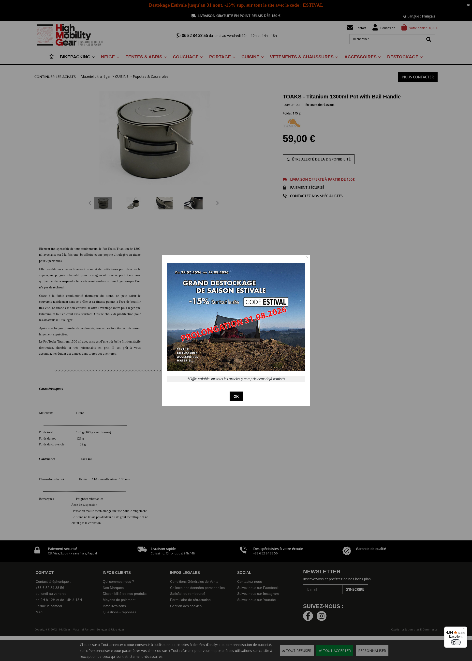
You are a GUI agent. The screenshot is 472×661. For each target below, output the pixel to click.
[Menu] (464, 629)
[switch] (456, 642)
